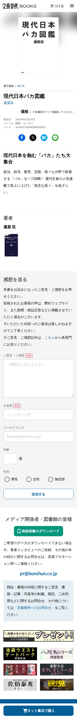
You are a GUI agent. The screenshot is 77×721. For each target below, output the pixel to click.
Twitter (33, 137)
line (55, 137)
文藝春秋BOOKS (19, 6)
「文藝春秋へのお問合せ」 (34, 607)
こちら (49, 337)
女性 (36, 479)
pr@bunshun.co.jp (38, 573)
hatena (44, 137)
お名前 (7, 405)
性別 (6, 471)
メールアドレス (13, 427)
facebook (21, 137)
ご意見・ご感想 (13, 355)
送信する (38, 494)
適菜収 (8, 103)
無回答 (60, 479)
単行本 (21, 86)
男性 (14, 479)
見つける (57, 6)
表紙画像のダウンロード (40, 531)
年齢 (6, 449)
